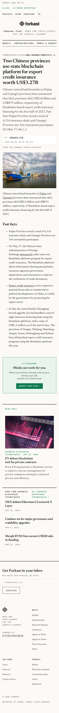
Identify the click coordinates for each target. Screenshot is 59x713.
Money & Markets (47, 43)
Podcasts (7, 14)
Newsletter (36, 684)
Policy (34, 649)
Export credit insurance (21, 285)
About (35, 679)
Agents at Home (39, 639)
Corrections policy (40, 674)
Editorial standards (40, 670)
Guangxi (7, 197)
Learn (18, 14)
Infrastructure (24, 43)
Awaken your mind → (29, 386)
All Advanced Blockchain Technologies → (40, 494)
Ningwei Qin (16, 137)
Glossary (6, 670)
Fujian (42, 193)
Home (5, 55)
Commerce (36, 630)
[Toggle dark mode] (39, 14)
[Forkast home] (29, 23)
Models (6, 43)
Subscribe (29, 14)
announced (26, 254)
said (19, 313)
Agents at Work (39, 635)
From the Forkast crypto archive (22, 147)
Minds (35, 665)
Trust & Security (39, 644)
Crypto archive (9, 679)
